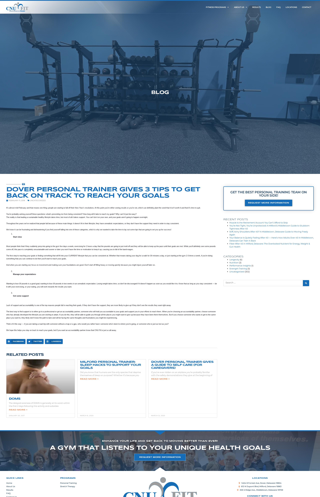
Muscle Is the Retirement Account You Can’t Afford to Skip (258, 223)
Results (256, 7)
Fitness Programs (216, 7)
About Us (239, 7)
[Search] (306, 283)
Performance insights (240, 265)
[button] (16, 341)
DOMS (14, 398)
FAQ (278, 7)
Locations (291, 7)
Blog (268, 7)
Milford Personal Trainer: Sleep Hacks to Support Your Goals (110, 365)
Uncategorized (38, 200)
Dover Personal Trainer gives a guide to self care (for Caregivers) (182, 365)
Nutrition (233, 262)
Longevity (234, 259)
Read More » (18, 410)
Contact (306, 7)
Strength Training (238, 268)
